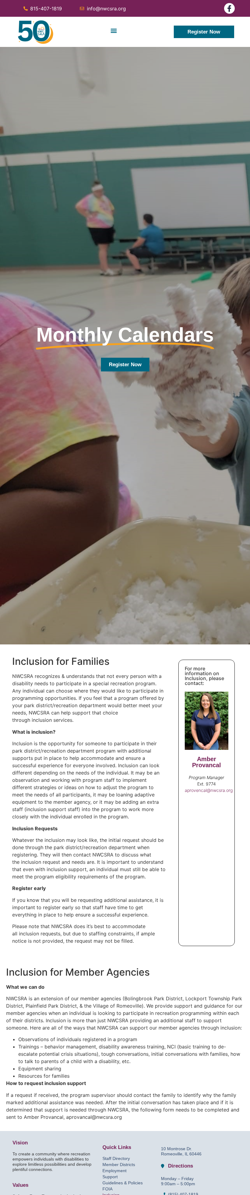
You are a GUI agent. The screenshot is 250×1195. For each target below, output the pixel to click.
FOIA (107, 1188)
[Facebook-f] (229, 8)
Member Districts (118, 1164)
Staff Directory (116, 1158)
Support (110, 1176)
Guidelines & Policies (122, 1182)
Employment (114, 1170)
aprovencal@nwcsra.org (209, 790)
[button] (114, 30)
